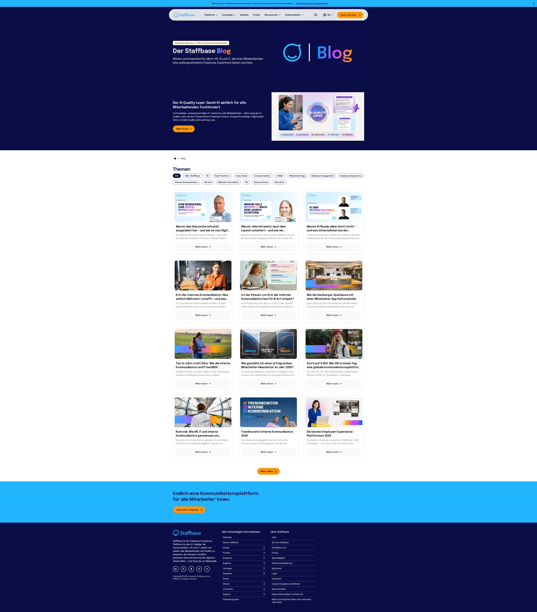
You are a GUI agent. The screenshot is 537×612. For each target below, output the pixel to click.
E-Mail (280, 176)
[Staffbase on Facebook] (191, 569)
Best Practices (222, 176)
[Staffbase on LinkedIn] (175, 569)
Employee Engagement (323, 176)
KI (208, 176)
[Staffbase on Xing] (207, 569)
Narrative (279, 182)
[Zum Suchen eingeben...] (316, 15)
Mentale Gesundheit (228, 182)
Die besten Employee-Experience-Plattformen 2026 (330, 433)
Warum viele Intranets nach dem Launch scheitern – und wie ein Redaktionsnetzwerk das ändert (263, 229)
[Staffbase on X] (183, 569)
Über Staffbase (192, 176)
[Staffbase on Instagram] (199, 569)
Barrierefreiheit (279, 589)
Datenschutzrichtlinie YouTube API (287, 594)
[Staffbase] (184, 15)
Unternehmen (292, 14)
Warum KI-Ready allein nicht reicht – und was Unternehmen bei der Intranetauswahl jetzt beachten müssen (331, 229)
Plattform (210, 14)
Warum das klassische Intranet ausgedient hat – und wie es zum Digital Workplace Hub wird (203, 229)
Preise (256, 14)
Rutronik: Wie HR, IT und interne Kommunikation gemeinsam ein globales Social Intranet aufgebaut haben (200, 434)
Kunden (244, 14)
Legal (274, 573)
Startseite (227, 537)
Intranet (208, 182)
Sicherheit (276, 578)
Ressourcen (271, 14)
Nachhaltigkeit (278, 558)
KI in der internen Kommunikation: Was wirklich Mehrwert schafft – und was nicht (202, 297)
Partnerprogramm (231, 599)
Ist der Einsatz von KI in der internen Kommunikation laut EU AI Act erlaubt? (267, 297)
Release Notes (261, 182)
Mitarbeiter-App (297, 176)
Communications (262, 176)
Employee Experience (351, 176)
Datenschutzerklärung (282, 563)
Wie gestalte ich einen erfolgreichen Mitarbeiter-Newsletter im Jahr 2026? (267, 365)
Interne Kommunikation (186, 182)
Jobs (274, 537)
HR (246, 182)
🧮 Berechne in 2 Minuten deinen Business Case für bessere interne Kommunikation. (251, 3)
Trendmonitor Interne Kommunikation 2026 (267, 433)
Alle (177, 176)
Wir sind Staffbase (280, 542)
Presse (275, 553)
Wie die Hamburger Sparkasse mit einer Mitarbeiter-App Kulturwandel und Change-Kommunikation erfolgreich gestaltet (331, 297)
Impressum (277, 568)
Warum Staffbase (231, 542)
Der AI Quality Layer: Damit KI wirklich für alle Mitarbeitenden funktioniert (209, 105)
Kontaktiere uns (279, 547)
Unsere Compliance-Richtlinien (286, 584)
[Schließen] (534, 3)
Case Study (241, 176)
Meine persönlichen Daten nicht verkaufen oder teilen (291, 600)
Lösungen (227, 14)
